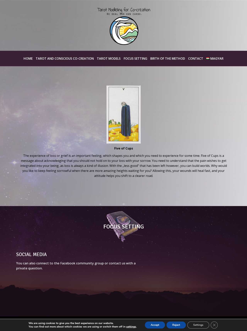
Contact (195, 58)
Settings (198, 325)
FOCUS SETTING (123, 226)
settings (131, 326)
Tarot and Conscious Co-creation (65, 58)
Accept (155, 325)
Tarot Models (109, 58)
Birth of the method (167, 58)
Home (28, 58)
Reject (176, 325)
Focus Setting (135, 58)
